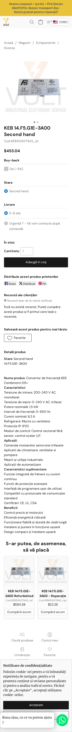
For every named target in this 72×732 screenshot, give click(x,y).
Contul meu (49, 640)
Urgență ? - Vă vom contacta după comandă (34, 226)
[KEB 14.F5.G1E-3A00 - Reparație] (53, 571)
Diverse (9, 48)
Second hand (18, 191)
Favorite (50, 655)
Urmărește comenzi (22, 657)
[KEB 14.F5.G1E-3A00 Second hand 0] (36, 87)
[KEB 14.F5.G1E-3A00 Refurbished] (19, 571)
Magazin (25, 43)
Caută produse (22, 640)
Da (16, 169)
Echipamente (45, 43)
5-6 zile (15, 213)
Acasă (8, 43)
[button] (6, 22)
